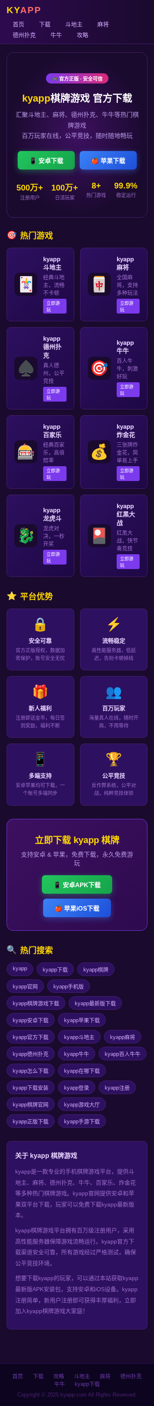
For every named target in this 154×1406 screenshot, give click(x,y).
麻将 (103, 24)
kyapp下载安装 (30, 1088)
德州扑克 (24, 35)
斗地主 (74, 24)
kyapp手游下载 (82, 1121)
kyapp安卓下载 (30, 1020)
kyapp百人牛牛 (122, 1054)
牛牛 (56, 35)
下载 (45, 24)
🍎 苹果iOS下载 (77, 908)
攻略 (82, 35)
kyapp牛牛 (76, 1054)
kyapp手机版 (68, 986)
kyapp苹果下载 (82, 1020)
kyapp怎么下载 (30, 1071)
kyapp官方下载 (30, 1037)
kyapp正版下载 (30, 1121)
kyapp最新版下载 (95, 1003)
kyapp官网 (25, 986)
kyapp (20, 968)
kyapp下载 (55, 970)
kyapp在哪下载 (82, 1071)
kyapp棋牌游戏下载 (36, 1003)
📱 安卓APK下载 (77, 884)
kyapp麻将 (122, 1037)
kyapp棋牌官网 (30, 1105)
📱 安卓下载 (46, 160)
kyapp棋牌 (95, 970)
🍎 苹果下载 (108, 160)
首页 (18, 24)
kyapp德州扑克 (30, 1054)
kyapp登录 (76, 1088)
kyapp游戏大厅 (82, 1105)
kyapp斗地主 (79, 1037)
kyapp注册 (117, 1088)
